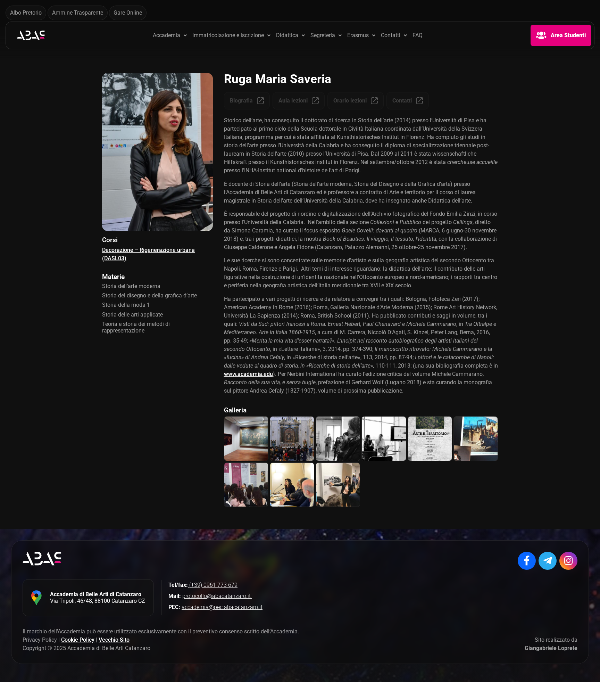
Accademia (166, 35)
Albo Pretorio (26, 12)
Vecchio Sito (114, 639)
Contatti (390, 35)
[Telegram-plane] (548, 561)
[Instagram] (568, 561)
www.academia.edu (248, 374)
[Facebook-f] (527, 561)
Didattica (287, 35)
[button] (170, 35)
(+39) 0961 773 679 (213, 585)
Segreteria (322, 35)
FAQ (417, 35)
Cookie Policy (77, 639)
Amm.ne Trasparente (77, 12)
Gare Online (128, 12)
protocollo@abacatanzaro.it (217, 596)
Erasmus (358, 35)
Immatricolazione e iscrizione (228, 35)
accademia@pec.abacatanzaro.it (222, 607)
